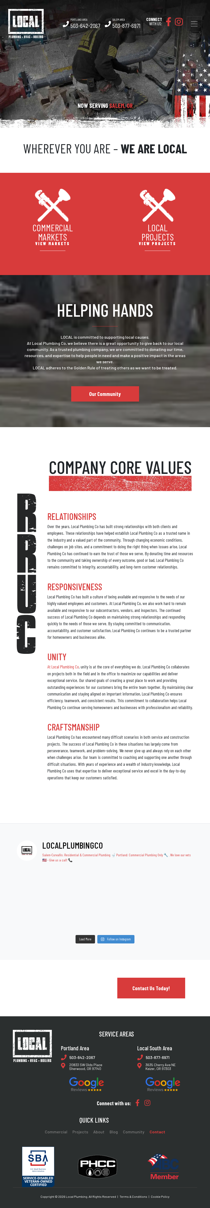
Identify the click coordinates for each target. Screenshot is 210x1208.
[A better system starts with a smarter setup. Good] (33, 877)
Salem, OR (121, 105)
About (98, 1132)
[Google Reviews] (86, 1084)
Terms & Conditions (133, 1196)
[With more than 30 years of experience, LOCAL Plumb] (105, 877)
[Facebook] (167, 23)
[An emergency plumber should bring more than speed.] (69, 922)
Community (133, 1132)
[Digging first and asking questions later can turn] (141, 877)
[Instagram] (177, 23)
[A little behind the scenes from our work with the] (177, 900)
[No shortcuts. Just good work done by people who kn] (69, 900)
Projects (80, 1132)
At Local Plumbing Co (63, 666)
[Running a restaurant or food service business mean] (33, 900)
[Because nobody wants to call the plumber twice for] (141, 922)
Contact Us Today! (151, 988)
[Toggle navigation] (194, 24)
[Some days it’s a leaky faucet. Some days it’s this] (33, 922)
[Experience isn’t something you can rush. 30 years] (105, 900)
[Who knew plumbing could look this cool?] (177, 922)
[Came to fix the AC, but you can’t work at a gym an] (141, 900)
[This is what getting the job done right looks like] (177, 877)
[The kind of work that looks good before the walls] (69, 877)
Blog (114, 1132)
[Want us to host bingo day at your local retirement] (105, 922)
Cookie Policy (160, 1196)
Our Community (105, 394)
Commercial (56, 1132)
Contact (157, 1132)
